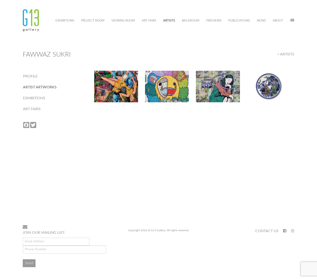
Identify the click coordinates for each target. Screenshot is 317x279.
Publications (239, 20)
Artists (169, 20)
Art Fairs (149, 20)
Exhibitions (64, 20)
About (278, 20)
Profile (30, 76)
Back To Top (282, 206)
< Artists (285, 54)
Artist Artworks (40, 87)
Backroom (190, 20)
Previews (213, 20)
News (261, 20)
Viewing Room (123, 20)
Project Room (92, 20)
